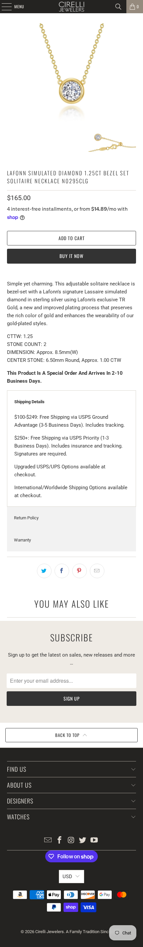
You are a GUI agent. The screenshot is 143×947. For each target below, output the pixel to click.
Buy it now (71, 255)
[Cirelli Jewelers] (71, 6)
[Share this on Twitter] (44, 571)
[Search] (118, 6)
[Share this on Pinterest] (79, 571)
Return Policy (26, 517)
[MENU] (3, 6)
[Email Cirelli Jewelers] (48, 841)
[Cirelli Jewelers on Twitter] (83, 841)
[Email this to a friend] (97, 571)
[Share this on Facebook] (62, 571)
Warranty (22, 540)
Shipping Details (29, 401)
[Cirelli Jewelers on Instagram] (71, 841)
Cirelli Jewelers (49, 931)
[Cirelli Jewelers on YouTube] (94, 841)
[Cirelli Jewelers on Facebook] (60, 841)
